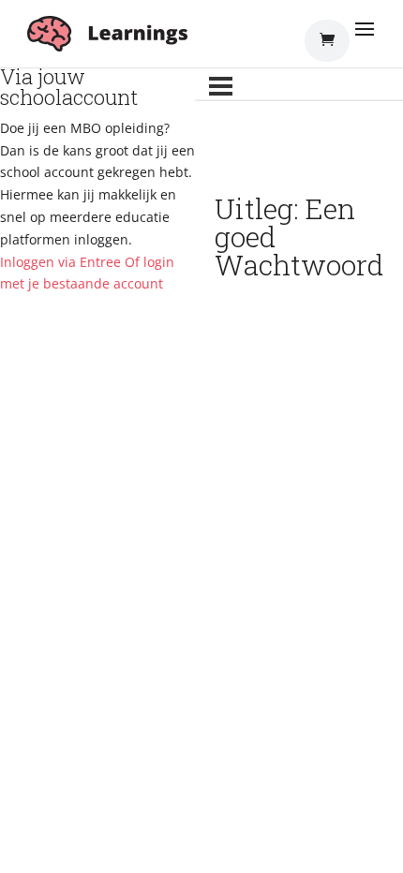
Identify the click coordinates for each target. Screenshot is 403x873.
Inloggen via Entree (60, 262)
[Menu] (220, 86)
